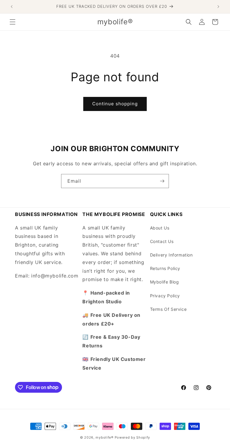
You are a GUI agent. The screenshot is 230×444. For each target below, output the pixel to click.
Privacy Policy (165, 295)
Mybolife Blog (164, 281)
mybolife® (104, 437)
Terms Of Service (168, 309)
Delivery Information (171, 254)
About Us (160, 227)
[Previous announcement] (11, 6)
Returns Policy (165, 268)
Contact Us (162, 241)
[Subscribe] (162, 181)
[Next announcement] (218, 6)
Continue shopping (115, 103)
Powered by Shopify (132, 437)
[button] (12, 21)
